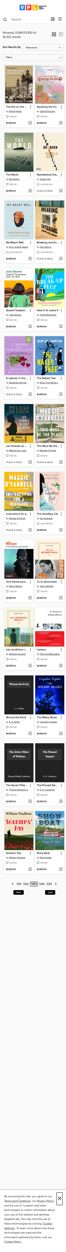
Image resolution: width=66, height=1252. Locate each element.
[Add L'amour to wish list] (61, 666)
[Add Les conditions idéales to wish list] (30, 666)
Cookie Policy (12, 1241)
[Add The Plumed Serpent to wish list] (61, 801)
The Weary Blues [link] (47, 717)
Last (50, 892)
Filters (9, 57)
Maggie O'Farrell (48, 450)
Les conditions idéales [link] (17, 649)
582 (26, 884)
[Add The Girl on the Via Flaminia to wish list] (30, 123)
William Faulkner (17, 857)
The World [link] (12, 174)
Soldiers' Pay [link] (13, 853)
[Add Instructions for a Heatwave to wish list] (30, 530)
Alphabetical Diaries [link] (48, 174)
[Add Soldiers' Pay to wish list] (30, 869)
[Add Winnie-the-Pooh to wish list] (30, 734)
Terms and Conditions (17, 1201)
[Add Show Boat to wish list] (61, 869)
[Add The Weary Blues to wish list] (61, 734)
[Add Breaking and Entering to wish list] (61, 259)
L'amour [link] (41, 649)
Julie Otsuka (15, 315)
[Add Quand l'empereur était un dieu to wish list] (30, 327)
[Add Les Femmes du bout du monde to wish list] (30, 462)
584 (42, 884)
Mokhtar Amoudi (17, 654)
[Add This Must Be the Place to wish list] (61, 462)
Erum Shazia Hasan (18, 247)
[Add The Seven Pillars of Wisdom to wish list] (30, 801)
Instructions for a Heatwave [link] (17, 514)
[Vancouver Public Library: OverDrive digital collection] (33, 7)
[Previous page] (13, 884)
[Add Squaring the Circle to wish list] (61, 123)
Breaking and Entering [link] (48, 242)
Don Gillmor (45, 247)
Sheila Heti (45, 179)
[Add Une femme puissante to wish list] (30, 598)
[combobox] (25, 19)
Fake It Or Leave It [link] (47, 310)
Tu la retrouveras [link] (47, 581)
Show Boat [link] (43, 853)
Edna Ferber (46, 857)
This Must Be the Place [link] (48, 446)
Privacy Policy (45, 1201)
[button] (54, 35)
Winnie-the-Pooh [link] (16, 717)
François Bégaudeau (50, 654)
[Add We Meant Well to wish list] (30, 259)
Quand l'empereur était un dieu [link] (17, 310)
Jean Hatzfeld (46, 586)
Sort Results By (12, 47)
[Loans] (53, 20)
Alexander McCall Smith (19, 382)
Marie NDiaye (15, 586)
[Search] (5, 19)
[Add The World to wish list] (30, 191)
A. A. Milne (14, 722)
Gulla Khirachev (47, 111)
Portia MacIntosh (48, 315)
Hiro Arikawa (46, 518)
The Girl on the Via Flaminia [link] (17, 107)
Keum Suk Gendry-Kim (50, 382)
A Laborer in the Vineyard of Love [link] (17, 378)
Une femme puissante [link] (17, 581)
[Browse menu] (60, 19)
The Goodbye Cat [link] (47, 514)
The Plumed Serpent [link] (48, 785)
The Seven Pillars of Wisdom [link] (17, 785)
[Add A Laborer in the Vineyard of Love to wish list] (30, 394)
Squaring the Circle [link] (48, 107)
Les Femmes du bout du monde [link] (17, 446)
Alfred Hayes (15, 111)
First (18, 892)
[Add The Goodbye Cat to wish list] (61, 530)
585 (49, 884)
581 (19, 884)
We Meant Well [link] (15, 242)
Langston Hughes (48, 722)
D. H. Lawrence (47, 789)
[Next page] (56, 884)
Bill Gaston (14, 179)
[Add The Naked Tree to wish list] (61, 394)
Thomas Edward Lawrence (19, 789)
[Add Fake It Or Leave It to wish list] (61, 327)
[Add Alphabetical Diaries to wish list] (61, 191)
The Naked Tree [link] (46, 378)
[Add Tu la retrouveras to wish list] (61, 598)
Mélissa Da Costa (17, 450)
